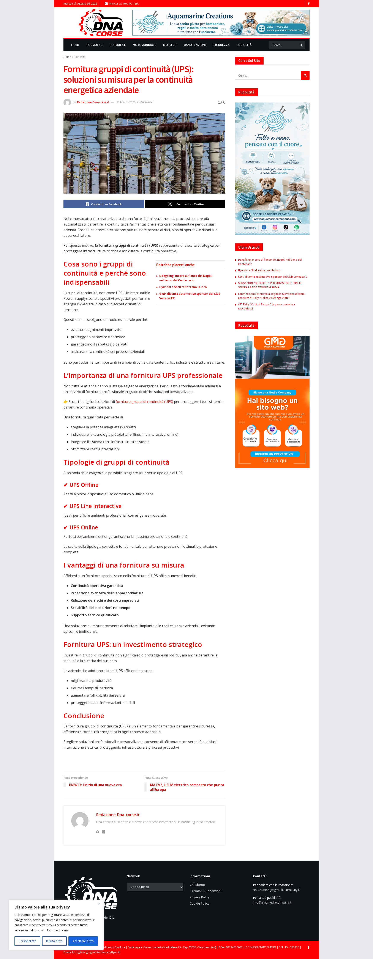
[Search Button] (301, 45)
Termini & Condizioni (205, 891)
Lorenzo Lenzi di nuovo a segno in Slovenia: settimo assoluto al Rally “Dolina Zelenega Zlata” (271, 296)
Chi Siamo (197, 885)
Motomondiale (144, 45)
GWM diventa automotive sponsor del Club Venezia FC (273, 277)
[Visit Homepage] (94, 23)
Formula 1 (95, 45)
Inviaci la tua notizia (123, 3)
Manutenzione (195, 45)
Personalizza (27, 941)
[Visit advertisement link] (221, 22)
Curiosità (243, 45)
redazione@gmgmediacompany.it (276, 890)
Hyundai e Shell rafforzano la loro (183, 287)
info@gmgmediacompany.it (272, 902)
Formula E (118, 45)
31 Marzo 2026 (126, 102)
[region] (56, 925)
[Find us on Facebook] (309, 4)
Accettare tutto (83, 941)
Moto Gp (170, 45)
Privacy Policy (200, 897)
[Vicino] (99, 903)
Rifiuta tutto (54, 941)
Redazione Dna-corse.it (93, 102)
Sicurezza (221, 45)
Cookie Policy (199, 903)
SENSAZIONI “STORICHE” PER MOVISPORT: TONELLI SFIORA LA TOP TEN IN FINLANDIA (270, 285)
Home (75, 45)
